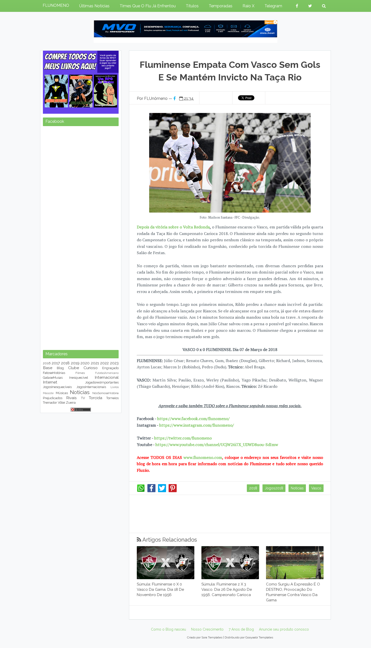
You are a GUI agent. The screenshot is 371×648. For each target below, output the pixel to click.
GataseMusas (53, 377)
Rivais (71, 397)
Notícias (297, 488)
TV (83, 398)
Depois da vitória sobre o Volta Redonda (173, 227)
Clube (73, 367)
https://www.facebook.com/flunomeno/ (193, 418)
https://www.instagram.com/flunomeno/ (196, 425)
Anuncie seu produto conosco (284, 629)
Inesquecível (78, 377)
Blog (60, 368)
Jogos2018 (274, 488)
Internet (50, 382)
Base (47, 367)
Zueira (71, 402)
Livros (115, 387)
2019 (75, 363)
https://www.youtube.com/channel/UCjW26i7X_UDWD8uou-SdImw (216, 444)
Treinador (50, 402)
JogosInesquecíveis (57, 387)
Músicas (62, 393)
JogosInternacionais (91, 387)
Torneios (112, 398)
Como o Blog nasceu (168, 629)
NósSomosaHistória (105, 393)
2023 (114, 363)
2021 (95, 363)
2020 (85, 363)
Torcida (95, 397)
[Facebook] (151, 491)
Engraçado (110, 368)
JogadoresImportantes (102, 382)
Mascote (48, 393)
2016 (47, 363)
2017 (56, 363)
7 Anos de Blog (241, 629)
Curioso (91, 367)
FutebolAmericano (107, 372)
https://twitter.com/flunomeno (183, 438)
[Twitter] (162, 491)
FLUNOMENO (56, 5)
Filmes (80, 373)
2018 (253, 488)
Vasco (316, 488)
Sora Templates (211, 637)
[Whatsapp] (141, 491)
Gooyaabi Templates (259, 637)
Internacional (107, 377)
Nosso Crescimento (207, 629)
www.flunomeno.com (202, 457)
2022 (104, 363)
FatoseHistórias (54, 373)
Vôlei (61, 402)
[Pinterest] (173, 491)
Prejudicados (52, 398)
